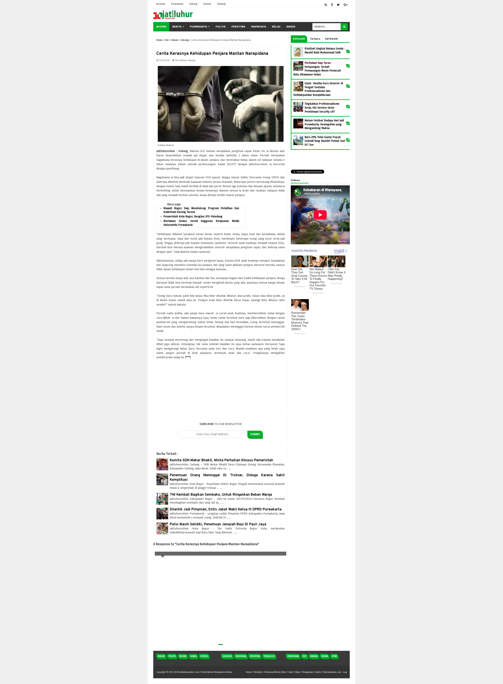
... (230, 468)
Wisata (324, 656)
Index (318, 672)
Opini (334, 656)
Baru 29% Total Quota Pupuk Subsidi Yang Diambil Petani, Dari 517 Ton (325, 141)
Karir (291, 672)
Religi (276, 26)
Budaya (182, 656)
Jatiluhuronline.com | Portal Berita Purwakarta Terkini (206, 672)
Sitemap (221, 4)
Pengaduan (307, 672)
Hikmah (314, 656)
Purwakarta (177, 4)
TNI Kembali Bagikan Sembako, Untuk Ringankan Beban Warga (221, 495)
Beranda (160, 4)
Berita (176, 26)
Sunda (193, 656)
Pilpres (204, 656)
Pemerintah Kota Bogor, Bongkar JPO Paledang (192, 216)
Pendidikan (293, 656)
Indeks (290, 26)
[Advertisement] (220, 387)
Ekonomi (227, 656)
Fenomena (241, 656)
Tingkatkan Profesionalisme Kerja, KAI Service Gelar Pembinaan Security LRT (322, 107)
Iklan (297, 672)
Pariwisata (258, 26)
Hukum (183, 60)
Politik (221, 26)
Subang (193, 4)
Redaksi (258, 672)
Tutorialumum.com (332, 672)
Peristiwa (238, 26)
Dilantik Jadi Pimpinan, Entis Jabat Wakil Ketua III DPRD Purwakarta (226, 509)
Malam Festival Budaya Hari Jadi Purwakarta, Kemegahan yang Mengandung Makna (324, 124)
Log (345, 672)
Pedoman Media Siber (275, 672)
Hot (177, 60)
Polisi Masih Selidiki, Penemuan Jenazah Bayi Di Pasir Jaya (218, 524)
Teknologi (269, 656)
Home (162, 26)
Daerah (207, 4)
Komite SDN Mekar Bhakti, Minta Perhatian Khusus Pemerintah (221, 460)
